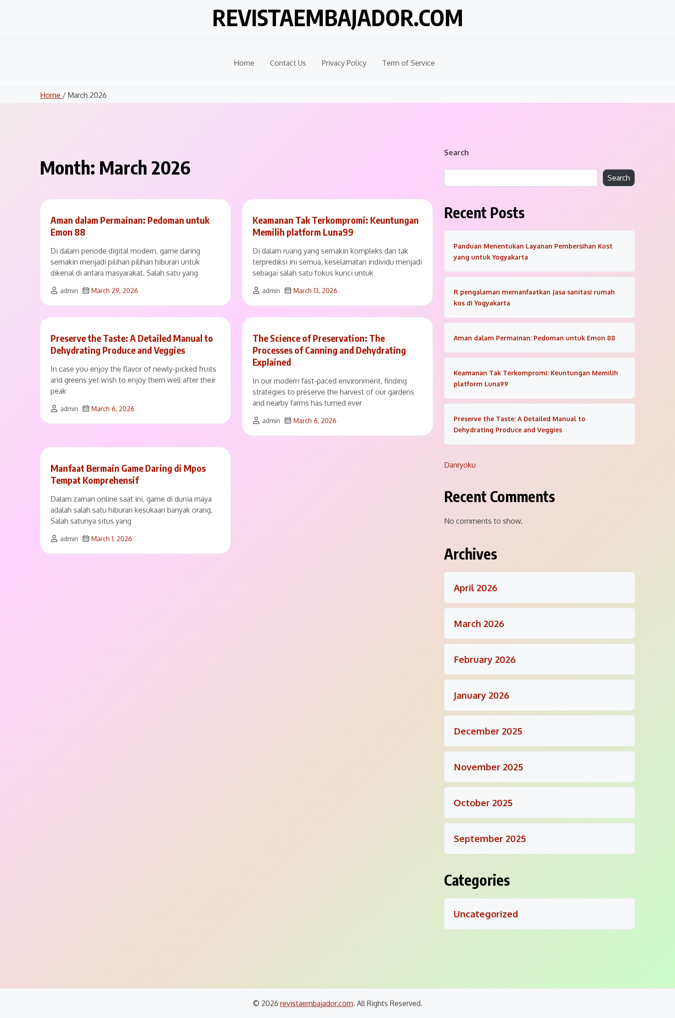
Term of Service (408, 63)
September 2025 (490, 838)
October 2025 (483, 803)
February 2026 (485, 659)
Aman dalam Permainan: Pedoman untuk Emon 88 (534, 338)
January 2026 (481, 695)
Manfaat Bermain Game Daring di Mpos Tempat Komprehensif (128, 474)
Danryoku (460, 464)
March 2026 (479, 623)
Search (456, 152)
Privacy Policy (344, 63)
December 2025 (488, 731)
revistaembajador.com (337, 17)
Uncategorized (486, 914)
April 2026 (475, 588)
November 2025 (488, 767)
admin (69, 290)
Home (244, 63)
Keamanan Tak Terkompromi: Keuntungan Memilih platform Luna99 (336, 226)
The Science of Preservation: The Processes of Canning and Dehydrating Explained (329, 350)
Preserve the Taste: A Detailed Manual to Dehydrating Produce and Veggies (132, 344)
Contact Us (288, 63)
